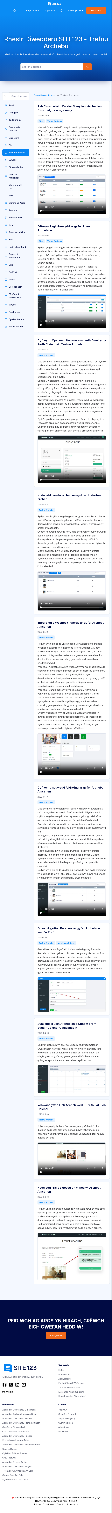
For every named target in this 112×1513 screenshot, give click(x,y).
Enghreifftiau (33, 10)
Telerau (37, 1504)
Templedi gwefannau (69, 1387)
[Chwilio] (87, 66)
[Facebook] (4, 1385)
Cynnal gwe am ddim (13, 1475)
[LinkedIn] (17, 1385)
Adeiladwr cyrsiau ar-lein (15, 1462)
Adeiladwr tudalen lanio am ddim (19, 1414)
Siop (41, 121)
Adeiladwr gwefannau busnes (17, 1418)
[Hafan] (14, 10)
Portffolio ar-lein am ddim (15, 1440)
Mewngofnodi (76, 10)
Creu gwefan (56, 1335)
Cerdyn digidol (9, 1449)
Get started (96, 10)
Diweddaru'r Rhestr (44, 95)
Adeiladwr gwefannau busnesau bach (21, 1444)
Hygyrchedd (72, 1504)
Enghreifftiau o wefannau (71, 1383)
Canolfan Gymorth (67, 1414)
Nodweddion (64, 1374)
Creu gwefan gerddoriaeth (15, 1431)
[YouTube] (24, 1385)
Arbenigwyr (64, 1427)
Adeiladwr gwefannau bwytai (17, 1466)
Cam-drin (61, 1504)
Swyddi (66, 1418)
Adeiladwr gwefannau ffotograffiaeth (21, 1422)
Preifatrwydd (49, 1504)
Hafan (61, 1370)
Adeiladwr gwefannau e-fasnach (19, 1409)
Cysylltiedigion (65, 1422)
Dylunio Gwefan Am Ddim (15, 1479)
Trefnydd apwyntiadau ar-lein (17, 1470)
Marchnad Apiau (71, 1391)
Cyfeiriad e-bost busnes (14, 1453)
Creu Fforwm (9, 1457)
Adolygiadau (64, 1378)
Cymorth (50, 10)
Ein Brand (63, 1431)
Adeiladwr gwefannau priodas (17, 1435)
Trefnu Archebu (54, 121)
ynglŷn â (62, 1409)
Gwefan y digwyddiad (13, 1427)
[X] (11, 1385)
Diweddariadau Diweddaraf (71, 1396)
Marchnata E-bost (66, 943)
